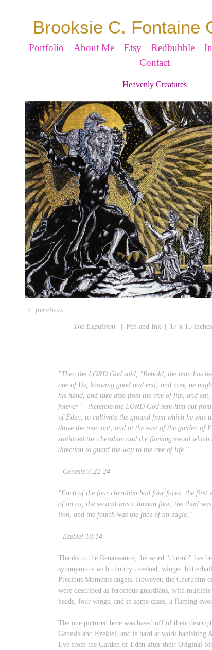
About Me (94, 65)
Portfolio (46, 65)
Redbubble (173, 65)
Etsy (133, 65)
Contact (154, 80)
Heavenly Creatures (154, 102)
